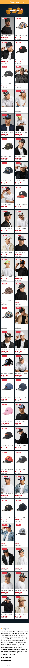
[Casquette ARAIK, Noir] (21, 315)
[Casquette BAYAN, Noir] (21, 435)
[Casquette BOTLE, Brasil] (7, 315)
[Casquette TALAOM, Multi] (7, 580)
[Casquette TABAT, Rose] (21, 98)
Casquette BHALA (20, 542)
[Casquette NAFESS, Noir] (7, 194)
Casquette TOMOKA (21, 36)
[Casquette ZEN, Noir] (7, 98)
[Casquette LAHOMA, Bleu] (7, 122)
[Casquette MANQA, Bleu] (7, 604)
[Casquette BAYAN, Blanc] (7, 242)
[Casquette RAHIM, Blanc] (21, 170)
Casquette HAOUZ (20, 228)
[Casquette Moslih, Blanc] (21, 339)
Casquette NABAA (6, 301)
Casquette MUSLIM (6, 36)
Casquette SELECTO (7, 373)
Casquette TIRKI (6, 180)
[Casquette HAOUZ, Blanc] (21, 218)
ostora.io (19, 666)
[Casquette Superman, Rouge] (7, 459)
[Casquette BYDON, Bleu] (21, 387)
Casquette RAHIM (20, 180)
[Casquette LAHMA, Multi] (21, 267)
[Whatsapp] (6, 660)
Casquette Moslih (20, 349)
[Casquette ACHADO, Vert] (21, 122)
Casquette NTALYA (20, 60)
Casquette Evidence (7, 494)
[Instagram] (4, 660)
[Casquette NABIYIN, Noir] (7, 218)
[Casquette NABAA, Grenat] (7, 291)
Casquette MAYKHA (21, 590)
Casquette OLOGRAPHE (21, 494)
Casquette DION (20, 253)
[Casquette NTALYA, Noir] (21, 50)
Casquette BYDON (20, 397)
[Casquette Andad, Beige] (21, 604)
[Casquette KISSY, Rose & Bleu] (21, 459)
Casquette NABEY (20, 421)
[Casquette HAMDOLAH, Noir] (21, 194)
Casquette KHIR (5, 349)
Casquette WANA (6, 566)
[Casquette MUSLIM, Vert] (7, 25)
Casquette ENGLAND (7, 445)
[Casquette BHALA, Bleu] (21, 532)
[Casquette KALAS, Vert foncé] (7, 146)
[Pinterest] (8, 660)
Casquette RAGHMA (21, 301)
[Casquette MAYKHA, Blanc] (21, 580)
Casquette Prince (6, 542)
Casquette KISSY (20, 469)
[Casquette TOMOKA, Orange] (21, 25)
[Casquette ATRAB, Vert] (7, 267)
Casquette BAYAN (6, 253)
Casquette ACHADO (21, 132)
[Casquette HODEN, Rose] (7, 411)
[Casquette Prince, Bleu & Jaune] (7, 532)
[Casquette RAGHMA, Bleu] (21, 291)
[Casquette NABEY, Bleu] (21, 411)
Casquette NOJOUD (21, 373)
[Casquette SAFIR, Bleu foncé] (7, 387)
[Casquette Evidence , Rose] (7, 484)
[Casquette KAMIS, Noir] (7, 74)
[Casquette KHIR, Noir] (7, 339)
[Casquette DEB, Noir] (7, 508)
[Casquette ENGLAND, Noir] (7, 435)
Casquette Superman (7, 469)
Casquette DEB (5, 518)
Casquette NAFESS (6, 204)
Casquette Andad (20, 614)
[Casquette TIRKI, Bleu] (7, 170)
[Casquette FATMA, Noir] (21, 146)
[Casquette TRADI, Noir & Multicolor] (7, 50)
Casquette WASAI (20, 84)
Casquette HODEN (6, 421)
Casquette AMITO (20, 518)
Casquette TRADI (6, 60)
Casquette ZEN (5, 108)
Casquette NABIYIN (6, 228)
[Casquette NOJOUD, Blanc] (21, 363)
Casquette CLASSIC (20, 566)
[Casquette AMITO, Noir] (21, 508)
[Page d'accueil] (14, 2)
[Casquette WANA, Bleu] (7, 556)
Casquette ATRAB (6, 277)
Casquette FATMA (20, 156)
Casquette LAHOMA (7, 132)
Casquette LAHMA (20, 277)
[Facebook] (2, 660)
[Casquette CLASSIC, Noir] (21, 556)
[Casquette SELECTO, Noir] (7, 363)
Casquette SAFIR (6, 397)
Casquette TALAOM (7, 590)
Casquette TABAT (20, 108)
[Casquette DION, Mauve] (21, 242)
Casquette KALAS (6, 156)
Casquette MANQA (6, 614)
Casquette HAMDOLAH (21, 204)
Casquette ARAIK (20, 325)
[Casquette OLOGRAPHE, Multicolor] (21, 484)
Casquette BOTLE (6, 325)
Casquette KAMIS (6, 84)
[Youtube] (10, 660)
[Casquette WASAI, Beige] (21, 74)
